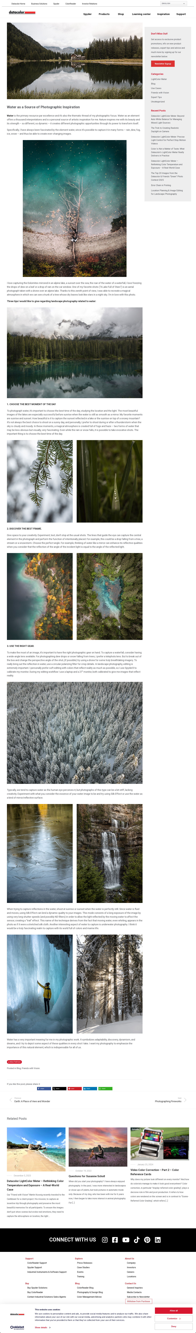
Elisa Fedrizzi (15, 1062)
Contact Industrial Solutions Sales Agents (46, 1297)
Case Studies (83, 1267)
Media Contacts (134, 1292)
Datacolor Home (18, 4)
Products (104, 14)
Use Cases (156, 88)
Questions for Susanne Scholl (87, 1176)
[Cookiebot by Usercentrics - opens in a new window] (17, 1328)
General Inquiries (135, 1287)
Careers (130, 1272)
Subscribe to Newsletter (138, 1297)
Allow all (174, 1310)
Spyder (56, 4)
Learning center (141, 14)
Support (181, 14)
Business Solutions (39, 4)
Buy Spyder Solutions (37, 1287)
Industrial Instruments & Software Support (47, 1272)
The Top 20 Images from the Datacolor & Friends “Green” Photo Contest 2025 (167, 176)
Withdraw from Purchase (138, 1301)
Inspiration (163, 14)
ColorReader (70, 4)
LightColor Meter (159, 79)
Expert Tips (156, 97)
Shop (121, 14)
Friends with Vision (31, 1068)
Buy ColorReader (35, 1292)
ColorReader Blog (85, 1287)
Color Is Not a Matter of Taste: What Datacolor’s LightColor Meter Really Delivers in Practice (167, 152)
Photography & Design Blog (90, 1292)
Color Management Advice (89, 1297)
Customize (172, 1318)
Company (131, 1263)
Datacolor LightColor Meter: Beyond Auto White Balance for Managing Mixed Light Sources (167, 119)
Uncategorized (158, 101)
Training (80, 1276)
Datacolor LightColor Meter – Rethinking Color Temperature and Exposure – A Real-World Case (166, 164)
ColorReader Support (37, 1263)
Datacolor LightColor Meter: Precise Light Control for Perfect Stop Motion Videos (168, 140)
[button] (44, 1088)
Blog (19, 1068)
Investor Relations (89, 4)
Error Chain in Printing (161, 185)
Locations (131, 1276)
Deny (173, 1326)
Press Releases (84, 1263)
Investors (131, 1267)
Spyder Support (34, 1267)
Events (80, 1272)
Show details (41, 1327)
